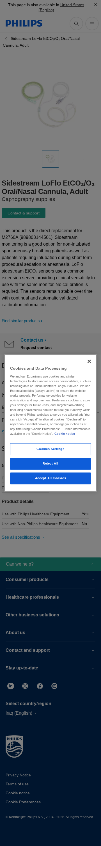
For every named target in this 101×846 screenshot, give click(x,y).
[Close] (89, 361)
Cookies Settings (50, 449)
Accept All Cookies (50, 478)
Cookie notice (64, 434)
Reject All (50, 463)
